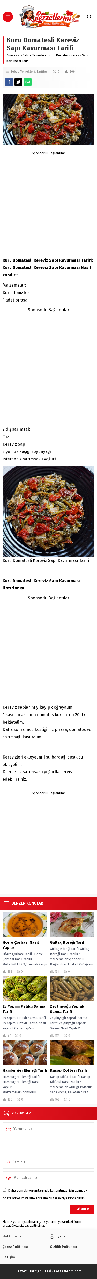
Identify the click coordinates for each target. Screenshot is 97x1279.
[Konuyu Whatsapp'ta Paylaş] (28, 82)
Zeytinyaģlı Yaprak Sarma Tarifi (67, 1009)
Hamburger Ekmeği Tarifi (25, 1070)
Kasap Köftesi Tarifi (68, 1070)
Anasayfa (13, 55)
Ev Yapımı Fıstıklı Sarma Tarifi (24, 1009)
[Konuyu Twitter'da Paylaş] (18, 82)
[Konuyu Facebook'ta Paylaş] (9, 82)
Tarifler (41, 72)
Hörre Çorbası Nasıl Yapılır (21, 945)
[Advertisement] (48, 203)
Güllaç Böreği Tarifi (67, 942)
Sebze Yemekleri (34, 55)
